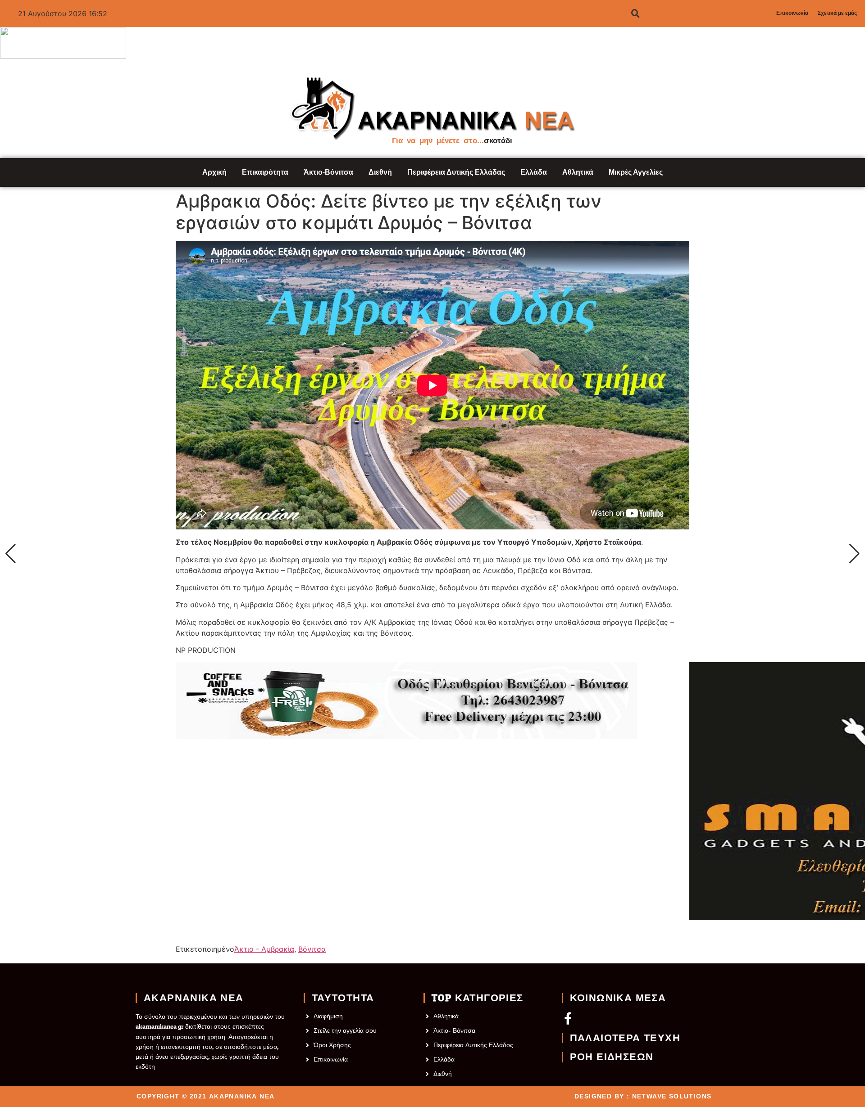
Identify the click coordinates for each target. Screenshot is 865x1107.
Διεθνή (380, 172)
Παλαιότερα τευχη (625, 1038)
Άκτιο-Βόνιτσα (328, 172)
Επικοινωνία (792, 13)
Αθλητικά (577, 172)
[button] (11, 554)
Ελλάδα (533, 172)
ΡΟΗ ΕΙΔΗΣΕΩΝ (612, 1057)
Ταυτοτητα (343, 998)
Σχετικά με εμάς (837, 13)
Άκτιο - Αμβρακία (264, 948)
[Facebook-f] (568, 1018)
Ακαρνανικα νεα (194, 998)
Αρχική (214, 172)
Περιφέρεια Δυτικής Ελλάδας (456, 172)
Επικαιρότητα (265, 172)
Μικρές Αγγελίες (636, 172)
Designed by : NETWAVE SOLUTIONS (642, 1096)
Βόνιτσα (312, 948)
